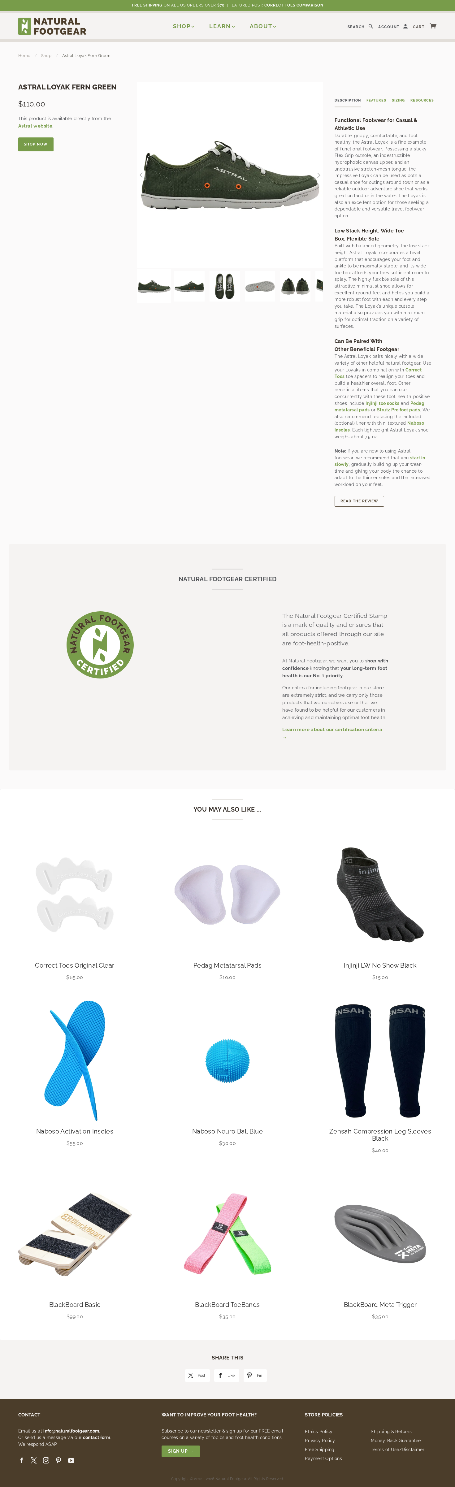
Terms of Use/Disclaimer (397, 1449)
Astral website (35, 126)
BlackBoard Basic (75, 1304)
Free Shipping (319, 1449)
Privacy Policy (320, 1440)
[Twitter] (34, 1460)
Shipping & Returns (391, 1431)
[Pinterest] (58, 1460)
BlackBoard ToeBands (227, 1304)
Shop (182, 26)
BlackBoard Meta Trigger (380, 1304)
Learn (220, 26)
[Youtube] (71, 1460)
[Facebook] (21, 1460)
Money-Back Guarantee (396, 1440)
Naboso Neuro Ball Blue (227, 1131)
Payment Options (323, 1458)
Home (24, 55)
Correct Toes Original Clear (74, 965)
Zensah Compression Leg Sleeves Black (380, 1135)
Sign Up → (181, 1451)
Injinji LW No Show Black (380, 965)
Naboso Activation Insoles (74, 1131)
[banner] (52, 26)
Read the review (359, 501)
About (261, 26)
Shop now (36, 144)
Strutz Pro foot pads (398, 409)
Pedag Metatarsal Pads (227, 965)
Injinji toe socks (382, 403)
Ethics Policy (318, 1431)
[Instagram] (46, 1460)
